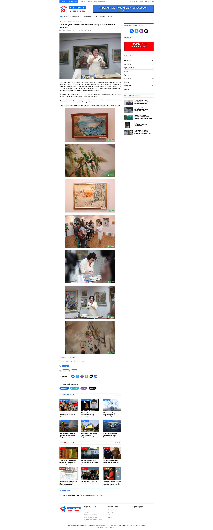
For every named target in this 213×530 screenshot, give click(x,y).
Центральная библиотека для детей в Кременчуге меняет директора (67, 462)
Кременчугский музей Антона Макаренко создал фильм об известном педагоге (89, 462)
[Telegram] (77, 376)
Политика (139, 86)
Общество (106, 400)
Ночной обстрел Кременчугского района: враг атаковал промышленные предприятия (67, 414)
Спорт (139, 71)
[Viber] (82, 376)
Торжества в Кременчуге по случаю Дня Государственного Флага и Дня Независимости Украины (90, 435)
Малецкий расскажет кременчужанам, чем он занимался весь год (141, 102)
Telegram (110, 512)
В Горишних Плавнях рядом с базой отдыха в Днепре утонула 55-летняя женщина (111, 435)
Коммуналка (139, 78)
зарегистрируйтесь (96, 495)
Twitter (110, 517)
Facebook (110, 510)
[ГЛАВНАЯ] (61, 17)
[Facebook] (73, 376)
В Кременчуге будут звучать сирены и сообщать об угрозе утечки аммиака (112, 414)
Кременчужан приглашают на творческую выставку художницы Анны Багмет (112, 483)
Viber (109, 515)
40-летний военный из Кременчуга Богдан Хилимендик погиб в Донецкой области (88, 414)
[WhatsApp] (86, 376)
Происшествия (64, 400)
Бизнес (139, 89)
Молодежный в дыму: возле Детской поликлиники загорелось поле (143, 109)
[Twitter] (91, 376)
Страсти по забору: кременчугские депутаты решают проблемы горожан (143, 117)
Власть (139, 82)
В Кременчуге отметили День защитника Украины (90, 482)
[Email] (95, 376)
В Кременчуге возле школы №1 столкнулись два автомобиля (142, 124)
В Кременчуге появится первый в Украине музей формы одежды (111, 462)
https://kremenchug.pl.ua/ (138, 525)
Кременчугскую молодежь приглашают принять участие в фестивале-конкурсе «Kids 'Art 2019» (68, 483)
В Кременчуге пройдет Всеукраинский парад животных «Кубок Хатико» (142, 132)
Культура (65, 366)
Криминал (139, 64)
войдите (84, 495)
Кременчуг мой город (67, 357)
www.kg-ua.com (82, 361)
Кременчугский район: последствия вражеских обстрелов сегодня (67, 435)
